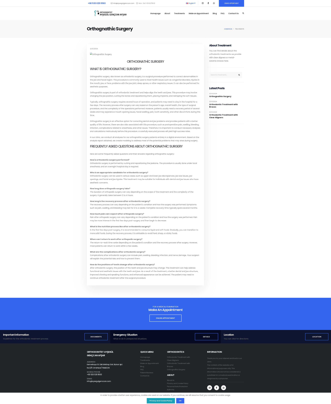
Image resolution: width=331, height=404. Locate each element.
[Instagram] (209, 387)
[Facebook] (216, 387)
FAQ (222, 13)
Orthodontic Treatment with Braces (223, 105)
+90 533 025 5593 (97, 3)
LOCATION (316, 337)
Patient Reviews (146, 373)
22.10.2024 (213, 94)
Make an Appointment (199, 13)
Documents (96, 337)
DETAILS (206, 337)
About (167, 13)
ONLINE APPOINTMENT (231, 3)
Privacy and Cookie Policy (177, 383)
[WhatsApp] (223, 387)
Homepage (155, 13)
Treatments (179, 13)
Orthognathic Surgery (220, 96)
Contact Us (233, 13)
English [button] (191, 3)
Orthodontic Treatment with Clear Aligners (223, 116)
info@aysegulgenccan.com (123, 3)
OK (180, 401)
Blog (215, 13)
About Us (170, 380)
